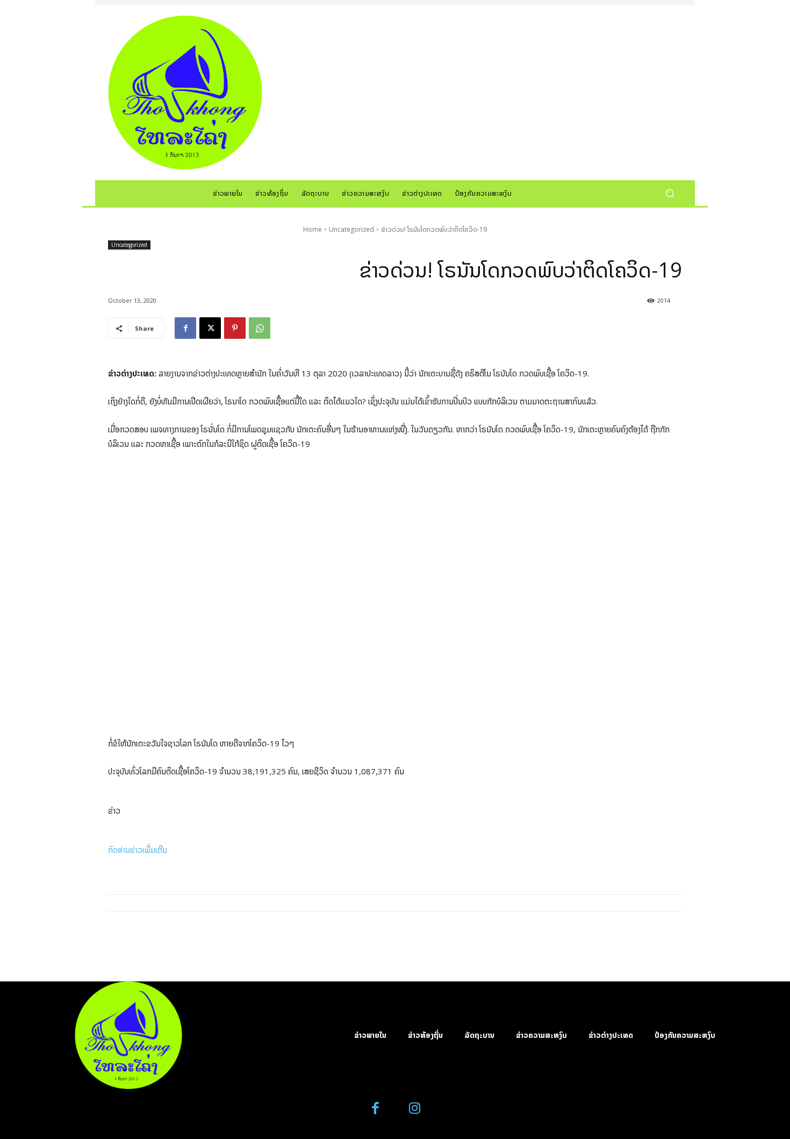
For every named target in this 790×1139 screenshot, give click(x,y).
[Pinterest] (235, 328)
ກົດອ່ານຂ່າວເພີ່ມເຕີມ (137, 849)
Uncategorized (351, 229)
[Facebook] (185, 328)
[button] (669, 192)
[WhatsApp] (259, 328)
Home (312, 229)
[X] (210, 328)
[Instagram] (415, 1109)
